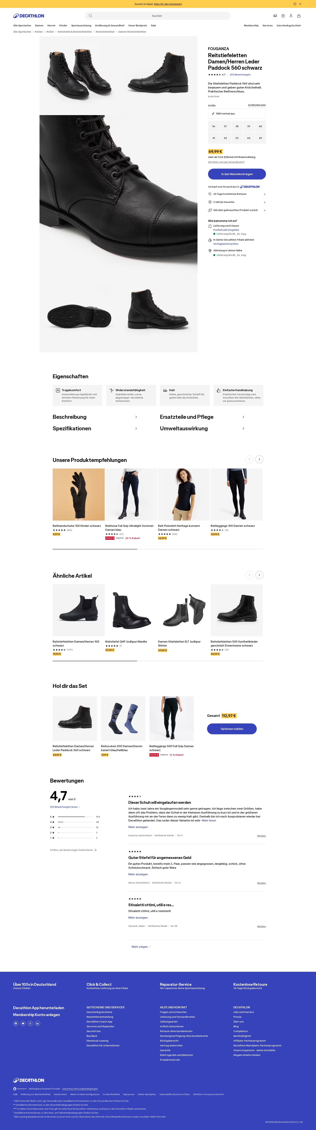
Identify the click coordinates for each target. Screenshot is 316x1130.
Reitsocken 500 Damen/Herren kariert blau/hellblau (122, 748)
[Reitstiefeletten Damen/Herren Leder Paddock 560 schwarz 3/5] (119, 194)
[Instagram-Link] (30, 1023)
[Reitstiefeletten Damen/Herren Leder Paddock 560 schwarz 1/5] (158, 75)
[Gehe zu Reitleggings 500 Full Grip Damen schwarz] (171, 718)
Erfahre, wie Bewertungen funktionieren (71, 850)
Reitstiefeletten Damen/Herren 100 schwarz (76, 643)
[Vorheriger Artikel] (249, 459)
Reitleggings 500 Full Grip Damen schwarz (171, 748)
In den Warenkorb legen (237, 174)
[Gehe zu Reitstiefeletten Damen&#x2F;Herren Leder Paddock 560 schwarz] (75, 718)
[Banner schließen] (300, 4)
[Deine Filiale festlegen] (275, 16)
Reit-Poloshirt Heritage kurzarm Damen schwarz (179, 527)
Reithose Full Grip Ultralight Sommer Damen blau (129, 527)
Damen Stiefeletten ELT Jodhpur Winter (179, 643)
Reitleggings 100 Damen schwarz (233, 525)
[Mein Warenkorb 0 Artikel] (299, 16)
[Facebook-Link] (15, 1023)
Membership (251, 25)
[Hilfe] (283, 16)
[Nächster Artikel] (259, 459)
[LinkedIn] (37, 1023)
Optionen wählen (232, 728)
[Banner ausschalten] (295, 4)
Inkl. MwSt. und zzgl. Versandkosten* (226, 162)
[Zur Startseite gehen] (28, 16)
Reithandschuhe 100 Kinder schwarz (77, 525)
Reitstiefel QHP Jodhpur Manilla (126, 641)
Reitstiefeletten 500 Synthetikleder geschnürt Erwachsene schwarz (234, 643)
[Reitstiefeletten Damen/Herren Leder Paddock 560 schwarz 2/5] (79, 75)
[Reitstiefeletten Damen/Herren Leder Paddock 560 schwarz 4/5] (79, 312)
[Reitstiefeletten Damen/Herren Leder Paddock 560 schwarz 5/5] (158, 312)
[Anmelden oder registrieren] (291, 16)
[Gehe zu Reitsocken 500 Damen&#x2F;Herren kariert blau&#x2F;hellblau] (123, 718)
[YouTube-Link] (23, 1023)
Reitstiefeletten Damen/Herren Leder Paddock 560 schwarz (73, 748)
